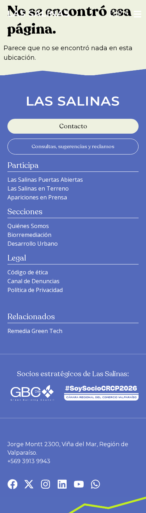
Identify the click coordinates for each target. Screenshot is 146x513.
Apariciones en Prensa (37, 197)
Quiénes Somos (28, 225)
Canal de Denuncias (33, 281)
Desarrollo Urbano (32, 243)
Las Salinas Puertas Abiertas (45, 179)
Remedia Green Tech (34, 330)
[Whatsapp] (95, 484)
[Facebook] (12, 484)
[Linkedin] (62, 484)
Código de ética (27, 272)
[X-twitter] (29, 484)
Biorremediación (29, 234)
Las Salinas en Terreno (38, 188)
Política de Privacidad (35, 289)
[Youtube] (79, 484)
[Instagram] (45, 484)
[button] (115, 13)
